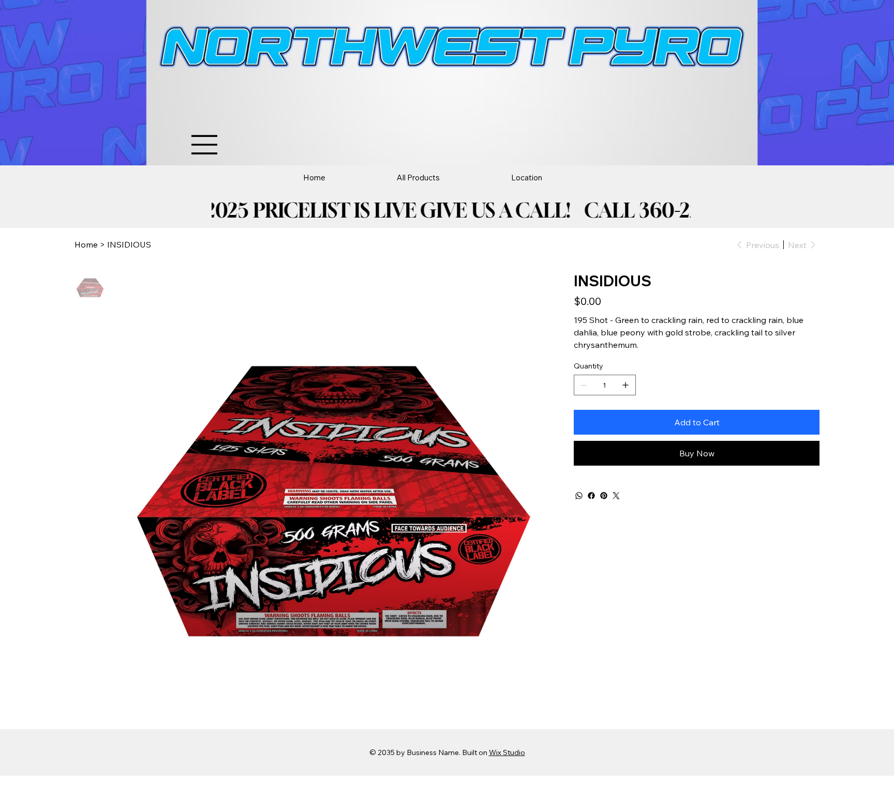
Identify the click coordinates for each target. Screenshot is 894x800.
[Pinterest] (604, 495)
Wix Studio (507, 752)
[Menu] (204, 145)
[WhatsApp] (579, 495)
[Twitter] (616, 495)
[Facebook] (591, 495)
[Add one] (625, 385)
